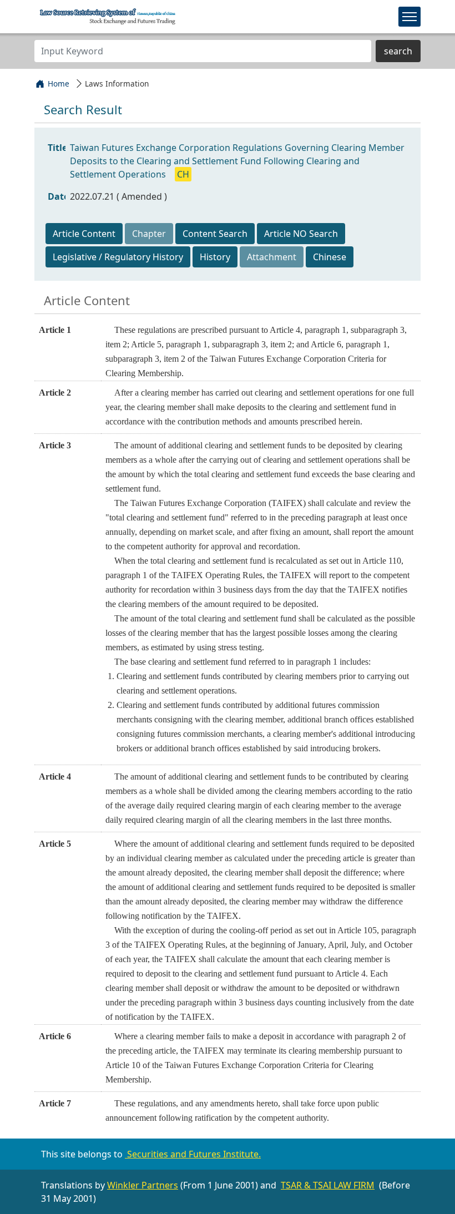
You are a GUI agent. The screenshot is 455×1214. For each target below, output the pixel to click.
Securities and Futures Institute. (193, 1154)
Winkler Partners (142, 1185)
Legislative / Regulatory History (118, 257)
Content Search (215, 233)
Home (58, 83)
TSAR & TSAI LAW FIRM (328, 1185)
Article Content (84, 233)
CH (183, 174)
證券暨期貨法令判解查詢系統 (107, 16)
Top (437, 1191)
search (398, 51)
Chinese (329, 257)
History (215, 257)
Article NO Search (301, 233)
